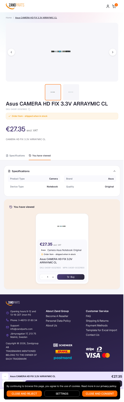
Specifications (17, 155)
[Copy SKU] (29, 109)
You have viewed (41, 155)
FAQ (88, 316)
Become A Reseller (57, 316)
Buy (73, 276)
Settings (62, 393)
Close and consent (100, 393)
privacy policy (108, 386)
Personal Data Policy (58, 320)
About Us (51, 325)
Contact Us (92, 334)
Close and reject (24, 393)
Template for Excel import (101, 330)
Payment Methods (97, 325)
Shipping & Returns (97, 320)
